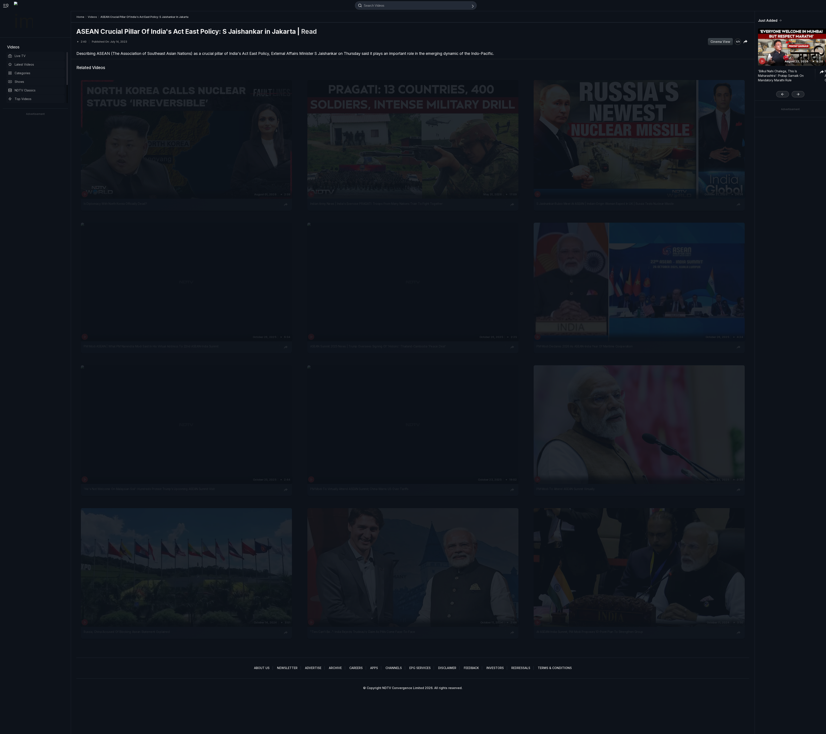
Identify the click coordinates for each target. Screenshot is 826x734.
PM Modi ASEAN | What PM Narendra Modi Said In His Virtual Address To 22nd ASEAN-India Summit (151, 346)
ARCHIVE (335, 668)
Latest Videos (24, 64)
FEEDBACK (471, 668)
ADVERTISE (313, 668)
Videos (13, 47)
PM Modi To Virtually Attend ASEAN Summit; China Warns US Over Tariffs (359, 489)
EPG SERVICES (420, 668)
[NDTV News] (24, 18)
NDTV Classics (25, 90)
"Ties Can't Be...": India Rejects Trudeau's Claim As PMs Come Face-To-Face (362, 632)
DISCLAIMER (447, 668)
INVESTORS (495, 668)
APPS (374, 668)
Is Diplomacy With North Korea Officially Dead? (115, 203)
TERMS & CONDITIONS (555, 668)
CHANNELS (393, 668)
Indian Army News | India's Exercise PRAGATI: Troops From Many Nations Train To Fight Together (376, 203)
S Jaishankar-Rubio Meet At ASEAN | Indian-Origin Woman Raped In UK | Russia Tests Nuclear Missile (605, 203)
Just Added (767, 20)
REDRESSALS (520, 668)
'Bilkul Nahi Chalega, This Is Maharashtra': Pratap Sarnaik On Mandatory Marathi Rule (781, 75)
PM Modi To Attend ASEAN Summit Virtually (565, 489)
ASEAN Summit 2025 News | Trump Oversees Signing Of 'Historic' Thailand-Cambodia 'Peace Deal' (378, 346)
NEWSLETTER (287, 668)
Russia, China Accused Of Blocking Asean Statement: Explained (127, 632)
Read (309, 31)
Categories (22, 73)
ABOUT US (262, 668)
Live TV (20, 56)
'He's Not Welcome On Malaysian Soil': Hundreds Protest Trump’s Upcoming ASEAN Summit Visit (149, 489)
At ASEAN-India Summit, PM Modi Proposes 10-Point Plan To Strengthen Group (589, 632)
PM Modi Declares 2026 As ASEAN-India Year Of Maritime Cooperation (584, 346)
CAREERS (356, 668)
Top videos (23, 99)
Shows (19, 81)
